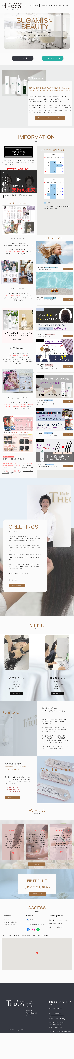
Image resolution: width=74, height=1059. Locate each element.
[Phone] (27, 919)
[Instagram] (33, 930)
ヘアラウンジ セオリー (13, 408)
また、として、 (12, 471)
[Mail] (27, 924)
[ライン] (38, 930)
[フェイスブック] (28, 930)
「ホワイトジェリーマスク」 (25, 298)
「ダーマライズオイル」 (10, 298)
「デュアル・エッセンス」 (13, 253)
